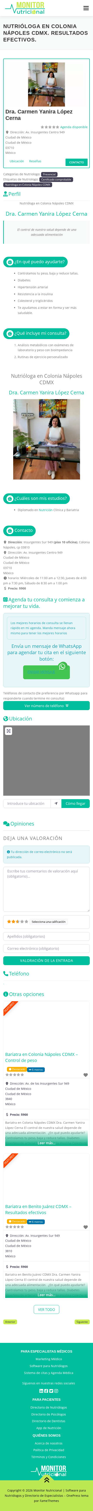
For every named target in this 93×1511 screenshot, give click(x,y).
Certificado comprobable (56, 179)
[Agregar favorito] (85, 1075)
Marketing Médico (49, 1359)
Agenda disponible (74, 127)
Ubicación (17, 161)
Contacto (76, 162)
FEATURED (9, 1007)
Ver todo (46, 1309)
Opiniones (22, 823)
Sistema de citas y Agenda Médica (48, 1373)
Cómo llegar (75, 803)
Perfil (14, 193)
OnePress (73, 1495)
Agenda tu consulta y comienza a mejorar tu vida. (44, 602)
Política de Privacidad (48, 1450)
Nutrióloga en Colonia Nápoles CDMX (27, 184)
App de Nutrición (48, 1428)
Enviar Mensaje (41, 671)
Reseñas (35, 161)
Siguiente (82, 1321)
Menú (86, 8)
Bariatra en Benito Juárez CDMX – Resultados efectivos (38, 1209)
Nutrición (46, 510)
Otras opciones (26, 994)
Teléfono (19, 973)
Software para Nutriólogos (49, 1366)
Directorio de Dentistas (48, 1421)
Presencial (49, 174)
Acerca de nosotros (49, 1443)
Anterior (10, 1321)
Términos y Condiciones (48, 1457)
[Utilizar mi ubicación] (56, 803)
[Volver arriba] (46, 1480)
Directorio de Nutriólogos (48, 1407)
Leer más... (46, 1143)
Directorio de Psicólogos (48, 1414)
